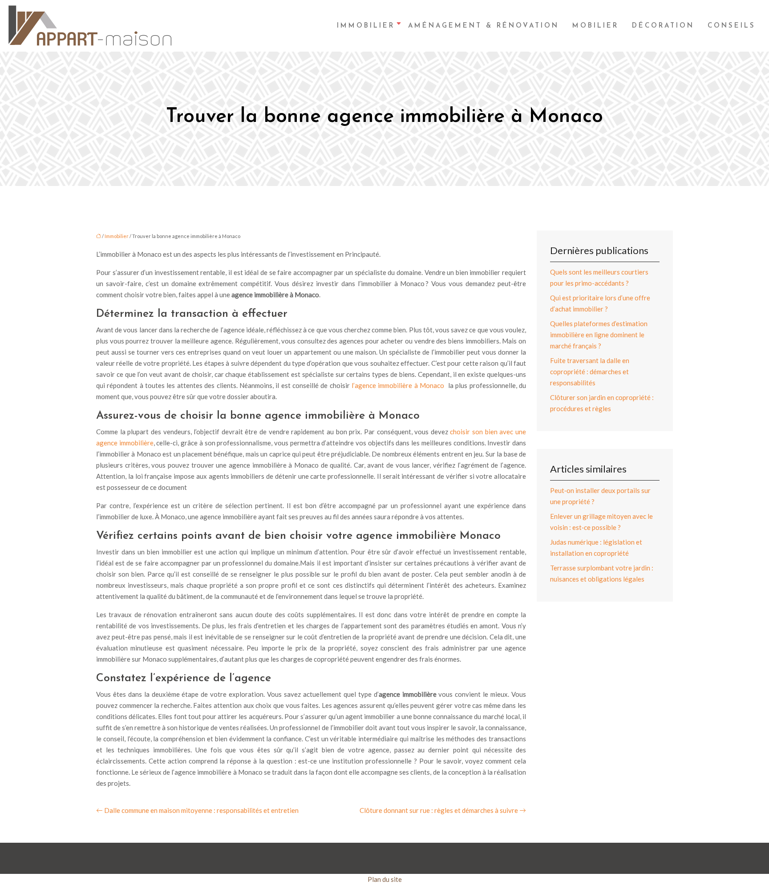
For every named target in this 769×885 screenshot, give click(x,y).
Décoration (663, 26)
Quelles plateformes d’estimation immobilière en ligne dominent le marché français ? (599, 334)
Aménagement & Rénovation (483, 26)
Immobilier (366, 26)
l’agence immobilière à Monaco (399, 385)
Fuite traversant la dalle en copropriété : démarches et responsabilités (589, 371)
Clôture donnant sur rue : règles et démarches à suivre (439, 810)
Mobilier (595, 26)
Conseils (732, 26)
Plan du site (385, 879)
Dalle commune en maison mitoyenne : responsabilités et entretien (201, 810)
